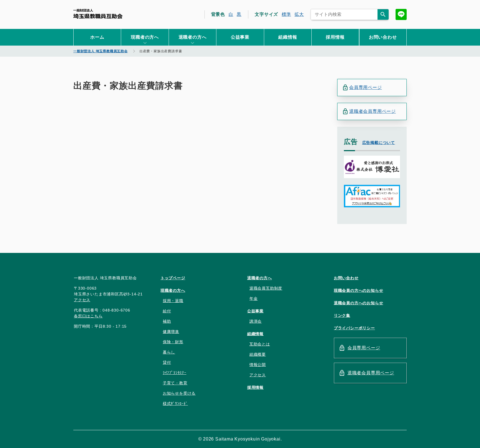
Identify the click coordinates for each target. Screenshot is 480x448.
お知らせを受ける (179, 393)
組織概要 (257, 354)
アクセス (82, 300)
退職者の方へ (259, 278)
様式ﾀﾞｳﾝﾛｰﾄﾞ (175, 403)
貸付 (167, 362)
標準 (286, 14)
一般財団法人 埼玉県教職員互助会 (97, 14)
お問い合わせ (383, 37)
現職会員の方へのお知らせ (358, 290)
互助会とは (259, 344)
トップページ (173, 278)
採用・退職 (173, 300)
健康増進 (171, 331)
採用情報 (335, 37)
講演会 (255, 321)
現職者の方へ (173, 290)
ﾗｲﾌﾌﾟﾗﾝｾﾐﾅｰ (174, 372)
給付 (167, 311)
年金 (253, 298)
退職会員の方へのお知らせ (358, 303)
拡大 (299, 14)
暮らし (169, 352)
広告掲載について (378, 142)
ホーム (97, 37)
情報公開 (257, 364)
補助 (167, 321)
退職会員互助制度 (265, 288)
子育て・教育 (175, 383)
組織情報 (287, 37)
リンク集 (342, 315)
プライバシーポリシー (354, 328)
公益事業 (240, 37)
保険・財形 (173, 342)
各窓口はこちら (88, 316)
